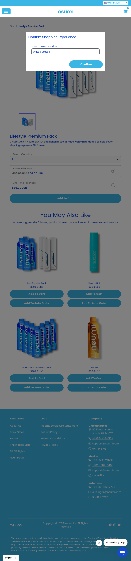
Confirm (86, 64)
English (8, 557)
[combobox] (11, 558)
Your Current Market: (44, 46)
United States (114, 3)
